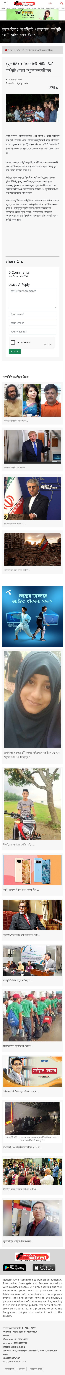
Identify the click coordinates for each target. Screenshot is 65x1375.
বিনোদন (34, 8)
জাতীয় (8, 8)
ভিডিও (50, 3)
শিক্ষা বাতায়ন (41, 8)
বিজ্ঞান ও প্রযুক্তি (50, 8)
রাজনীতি (14, 8)
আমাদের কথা (9, 1368)
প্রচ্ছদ (3, 8)
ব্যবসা (58, 8)
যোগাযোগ (22, 1368)
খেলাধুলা (28, 8)
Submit (15, 351)
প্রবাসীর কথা (21, 8)
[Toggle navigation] (5, 3)
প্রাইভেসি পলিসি (36, 1368)
